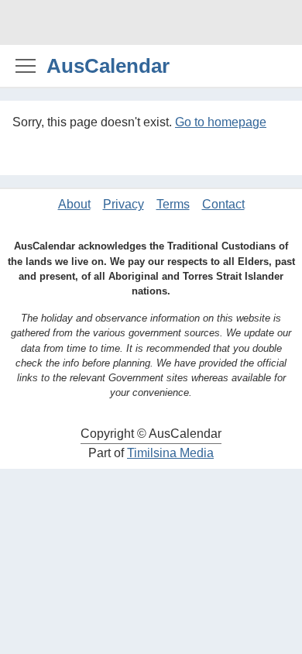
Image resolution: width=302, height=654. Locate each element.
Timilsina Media (170, 453)
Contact (223, 204)
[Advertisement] (151, 22)
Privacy (123, 204)
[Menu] (25, 65)
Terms (173, 204)
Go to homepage (220, 122)
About (74, 204)
